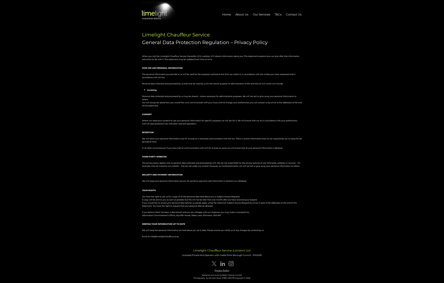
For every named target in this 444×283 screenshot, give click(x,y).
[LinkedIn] (222, 263)
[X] (214, 263)
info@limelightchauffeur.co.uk (164, 236)
